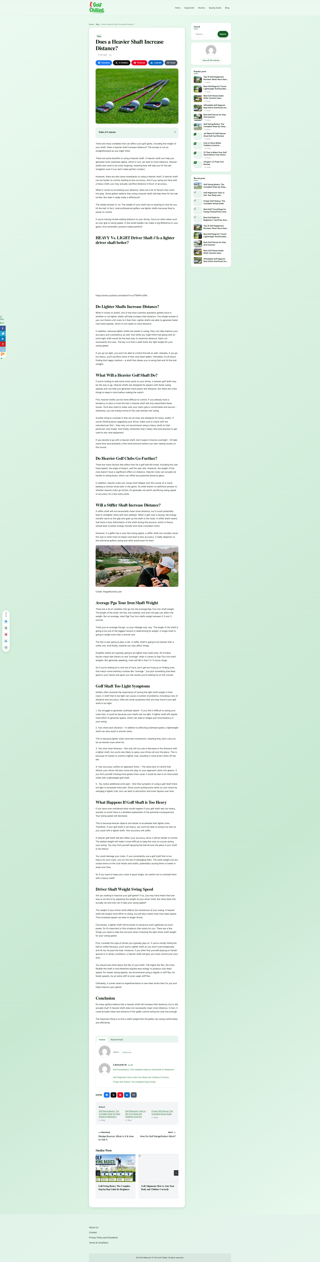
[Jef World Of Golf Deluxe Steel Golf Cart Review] (198, 136)
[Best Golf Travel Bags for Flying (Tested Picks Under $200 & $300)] (198, 210)
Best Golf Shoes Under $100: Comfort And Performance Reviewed (214, 97)
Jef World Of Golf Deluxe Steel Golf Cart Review (215, 134)
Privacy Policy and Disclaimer (103, 1237)
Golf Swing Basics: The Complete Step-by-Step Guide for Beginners (143, 1069)
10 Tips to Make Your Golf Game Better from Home (215, 153)
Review (201, 8)
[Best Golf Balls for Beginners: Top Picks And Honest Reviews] (198, 219)
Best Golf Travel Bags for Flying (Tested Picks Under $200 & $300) (216, 210)
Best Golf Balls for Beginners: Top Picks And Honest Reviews (215, 218)
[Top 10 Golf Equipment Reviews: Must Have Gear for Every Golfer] (198, 79)
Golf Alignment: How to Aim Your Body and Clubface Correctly (141, 1077)
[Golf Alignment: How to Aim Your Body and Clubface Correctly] (158, 1168)
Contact (93, 1232)
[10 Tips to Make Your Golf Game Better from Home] (198, 155)
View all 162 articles (211, 60)
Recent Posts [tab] (117, 1039)
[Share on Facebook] (107, 1095)
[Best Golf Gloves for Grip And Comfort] (198, 117)
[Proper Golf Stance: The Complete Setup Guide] (198, 202)
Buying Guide (215, 8)
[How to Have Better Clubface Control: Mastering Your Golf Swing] (198, 145)
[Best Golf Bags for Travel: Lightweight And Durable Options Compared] (198, 89)
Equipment (189, 8)
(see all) (130, 1065)
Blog (227, 8)
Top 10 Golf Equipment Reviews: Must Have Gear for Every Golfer (215, 78)
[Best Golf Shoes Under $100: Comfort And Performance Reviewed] (198, 98)
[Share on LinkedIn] (127, 1095)
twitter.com (126, 1052)
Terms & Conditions (98, 1242)
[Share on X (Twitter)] (113, 1095)
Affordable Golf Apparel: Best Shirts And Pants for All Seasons (215, 106)
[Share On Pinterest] (3, 344)
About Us (93, 1227)
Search (223, 34)
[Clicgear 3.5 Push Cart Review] (198, 164)
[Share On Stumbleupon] (3, 354)
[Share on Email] (134, 1095)
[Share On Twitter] (3, 333)
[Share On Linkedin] (3, 338)
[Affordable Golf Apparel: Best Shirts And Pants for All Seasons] (198, 108)
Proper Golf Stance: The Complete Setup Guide (134, 1082)
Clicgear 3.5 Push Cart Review (214, 163)
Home (177, 8)
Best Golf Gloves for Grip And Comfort (215, 115)
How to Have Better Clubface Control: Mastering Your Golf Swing (215, 144)
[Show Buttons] (3, 321)
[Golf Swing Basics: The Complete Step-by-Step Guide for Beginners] (116, 1168)
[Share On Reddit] (3, 349)
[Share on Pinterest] (120, 1095)
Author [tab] (102, 1039)
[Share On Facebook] (3, 328)
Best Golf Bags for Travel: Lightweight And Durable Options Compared (215, 87)
